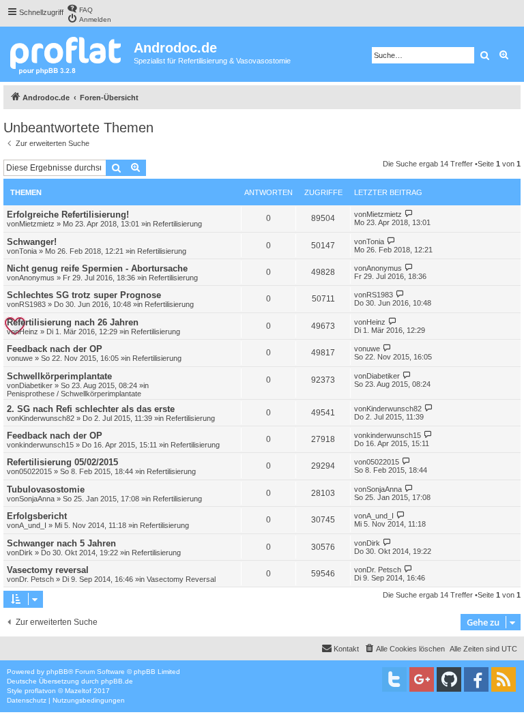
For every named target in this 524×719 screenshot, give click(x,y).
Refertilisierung (177, 224)
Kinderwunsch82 (46, 418)
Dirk (26, 552)
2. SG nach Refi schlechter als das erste (91, 409)
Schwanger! (32, 242)
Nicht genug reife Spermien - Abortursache (97, 268)
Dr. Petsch (36, 579)
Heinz (28, 331)
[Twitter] (394, 679)
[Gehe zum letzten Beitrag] (409, 213)
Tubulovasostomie (46, 489)
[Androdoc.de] (68, 54)
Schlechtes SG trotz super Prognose (84, 295)
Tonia (28, 251)
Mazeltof (78, 690)
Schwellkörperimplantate (59, 376)
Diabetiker (36, 385)
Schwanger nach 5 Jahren (61, 543)
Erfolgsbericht (37, 516)
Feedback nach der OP (54, 349)
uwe (26, 358)
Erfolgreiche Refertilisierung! (68, 214)
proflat (34, 690)
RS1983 (32, 304)
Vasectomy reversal (48, 570)
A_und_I (32, 525)
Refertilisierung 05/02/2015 (62, 462)
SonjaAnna (37, 499)
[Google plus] (421, 679)
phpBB (57, 671)
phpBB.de (117, 681)
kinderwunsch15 (46, 445)
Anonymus (37, 278)
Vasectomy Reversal (181, 579)
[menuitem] (80, 8)
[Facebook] (476, 679)
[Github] (449, 679)
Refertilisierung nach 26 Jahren (73, 322)
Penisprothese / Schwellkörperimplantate (74, 394)
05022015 (35, 471)
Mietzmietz (37, 224)
